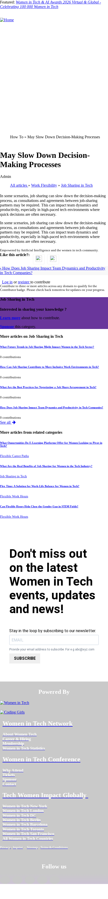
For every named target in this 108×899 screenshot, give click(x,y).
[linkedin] (17, 880)
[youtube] (54, 880)
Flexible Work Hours (14, 496)
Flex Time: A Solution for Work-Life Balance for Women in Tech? (39, 486)
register (24, 282)
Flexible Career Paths (14, 456)
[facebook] (5, 880)
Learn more (10, 318)
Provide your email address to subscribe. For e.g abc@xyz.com (51, 649)
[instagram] (30, 880)
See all (6, 422)
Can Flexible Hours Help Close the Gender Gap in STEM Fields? (39, 506)
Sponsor (7, 326)
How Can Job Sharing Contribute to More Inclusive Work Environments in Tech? (49, 366)
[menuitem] (20, 734)
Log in (7, 282)
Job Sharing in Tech (13, 476)
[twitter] (42, 880)
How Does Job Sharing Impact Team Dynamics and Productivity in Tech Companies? (51, 407)
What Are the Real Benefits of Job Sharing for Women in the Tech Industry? (46, 466)
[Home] (7, 20)
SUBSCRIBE (25, 658)
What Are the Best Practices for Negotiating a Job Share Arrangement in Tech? (48, 387)
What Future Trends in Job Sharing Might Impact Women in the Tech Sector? (47, 346)
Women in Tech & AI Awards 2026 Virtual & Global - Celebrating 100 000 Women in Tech (50, 4)
